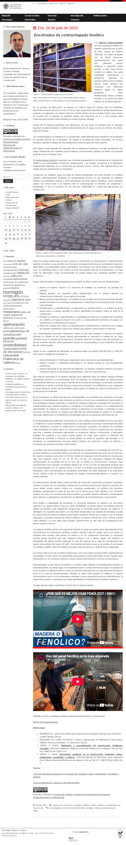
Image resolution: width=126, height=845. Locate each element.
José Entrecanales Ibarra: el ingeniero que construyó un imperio (16, 399)
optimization (8, 328)
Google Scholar (11, 192)
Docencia (52, 16)
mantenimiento (9, 309)
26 (14, 238)
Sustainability (11, 348)
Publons (8, 200)
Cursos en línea (32, 16)
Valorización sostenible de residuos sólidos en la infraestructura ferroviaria (15, 407)
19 (14, 234)
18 (10, 234)
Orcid (7, 195)
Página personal (11, 197)
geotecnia (20, 285)
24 (6, 238)
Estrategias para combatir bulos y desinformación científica (18, 393)
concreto (23, 269)
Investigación (77, 16)
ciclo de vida (20, 264)
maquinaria (11, 312)
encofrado (66, 808)
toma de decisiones (15, 350)
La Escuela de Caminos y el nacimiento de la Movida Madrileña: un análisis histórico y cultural (17, 378)
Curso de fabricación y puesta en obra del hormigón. (56, 783)
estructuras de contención (15, 282)
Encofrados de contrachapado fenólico (69, 35)
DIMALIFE (23, 273)
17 (6, 234)
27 (18, 238)
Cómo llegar (6, 830)
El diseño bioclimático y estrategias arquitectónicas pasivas (16, 386)
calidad (21, 261)
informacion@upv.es (9, 836)
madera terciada (100, 808)
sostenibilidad (14, 345)
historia (14, 287)
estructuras (68, 805)
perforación (20, 328)
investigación (18, 303)
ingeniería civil (20, 299)
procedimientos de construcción (16, 332)
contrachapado (55, 808)
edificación (16, 276)
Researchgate (11, 205)
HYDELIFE (11, 296)
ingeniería (86, 805)
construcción (57, 805)
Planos (15, 830)
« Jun (5, 250)
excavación (8, 285)
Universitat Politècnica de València (13, 359)
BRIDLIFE (11, 261)
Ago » (12, 250)
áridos (18, 363)
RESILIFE (8, 341)
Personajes (7, 20)
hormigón (77, 805)
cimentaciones (10, 267)
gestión (6, 288)
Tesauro (51, 20)
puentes (21, 338)
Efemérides (30, 20)
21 (22, 234)
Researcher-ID (11, 203)
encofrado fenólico (78, 808)
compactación (10, 270)
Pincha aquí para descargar (45, 722)
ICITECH (24, 296)
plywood (111, 808)
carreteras (7, 264)
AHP (5, 261)
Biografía (6, 16)
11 (10, 230)
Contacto (75, 20)
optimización (14, 324)
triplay (35, 811)
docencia (6, 276)
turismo (27, 352)
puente (9, 338)
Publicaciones (100, 16)
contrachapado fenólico (46, 160)
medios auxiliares (98, 805)
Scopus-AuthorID (12, 208)
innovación (7, 303)
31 (6, 243)
